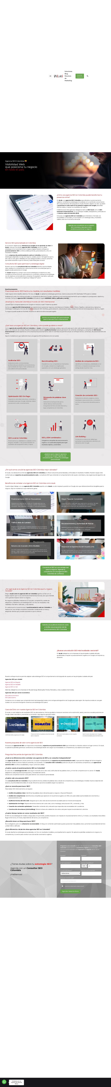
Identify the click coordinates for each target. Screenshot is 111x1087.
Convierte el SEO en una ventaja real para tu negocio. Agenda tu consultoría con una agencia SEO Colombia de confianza (55, 571)
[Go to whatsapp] (4, 1082)
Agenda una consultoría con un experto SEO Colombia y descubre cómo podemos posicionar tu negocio (81, 227)
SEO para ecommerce (12, 695)
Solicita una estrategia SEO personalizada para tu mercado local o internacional (55, 318)
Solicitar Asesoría (80, 76)
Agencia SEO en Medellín (13, 684)
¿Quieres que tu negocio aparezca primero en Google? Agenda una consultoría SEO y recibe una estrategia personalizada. (55, 456)
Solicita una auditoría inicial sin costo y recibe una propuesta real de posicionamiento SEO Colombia (55, 627)
